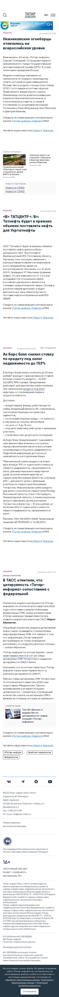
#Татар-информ (12, 752)
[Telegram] (23, 781)
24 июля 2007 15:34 (48, 33)
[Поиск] (5, 15)
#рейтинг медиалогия (39, 752)
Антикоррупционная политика (17, 947)
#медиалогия (11, 757)
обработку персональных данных (22, 980)
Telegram (48, 130)
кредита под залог (34, 389)
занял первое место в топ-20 (20, 656)
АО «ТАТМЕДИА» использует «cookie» (20, 953)
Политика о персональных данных (19, 942)
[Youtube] (50, 782)
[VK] (8, 781)
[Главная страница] (31, 15)
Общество (7, 33)
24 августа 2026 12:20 (26, 349)
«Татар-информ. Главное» (27, 121)
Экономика (7, 348)
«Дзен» (36, 130)
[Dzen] (36, 781)
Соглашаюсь (29, 991)
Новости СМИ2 (15, 188)
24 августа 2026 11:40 (47, 572)
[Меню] (53, 15)
